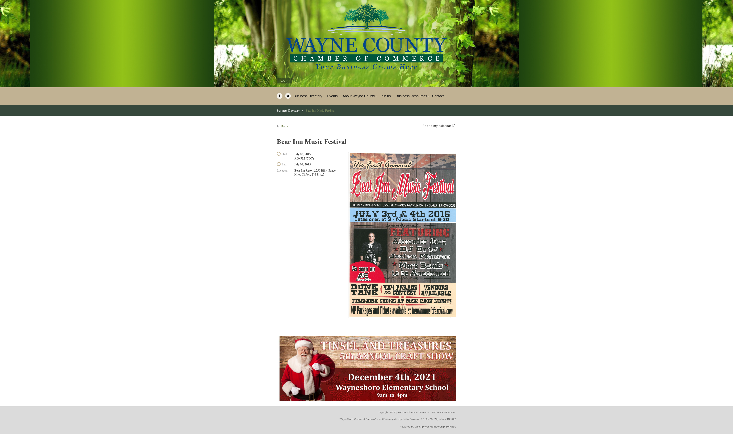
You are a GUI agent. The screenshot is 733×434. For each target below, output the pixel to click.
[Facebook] (280, 96)
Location (282, 170)
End (284, 164)
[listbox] (439, 125)
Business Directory (288, 110)
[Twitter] (288, 96)
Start (284, 154)
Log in (284, 80)
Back (284, 126)
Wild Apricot (422, 426)
